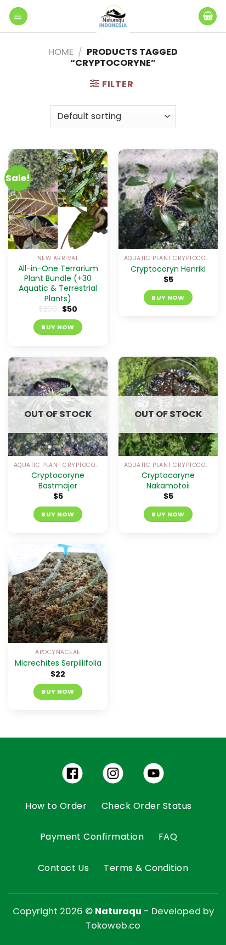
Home (61, 52)
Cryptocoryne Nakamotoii (168, 480)
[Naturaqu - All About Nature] (113, 16)
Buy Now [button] (57, 327)
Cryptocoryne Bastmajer (57, 480)
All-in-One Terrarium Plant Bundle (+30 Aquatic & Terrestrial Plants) (58, 283)
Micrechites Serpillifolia (58, 663)
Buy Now (57, 514)
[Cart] (208, 16)
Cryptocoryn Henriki (168, 269)
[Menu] (18, 16)
